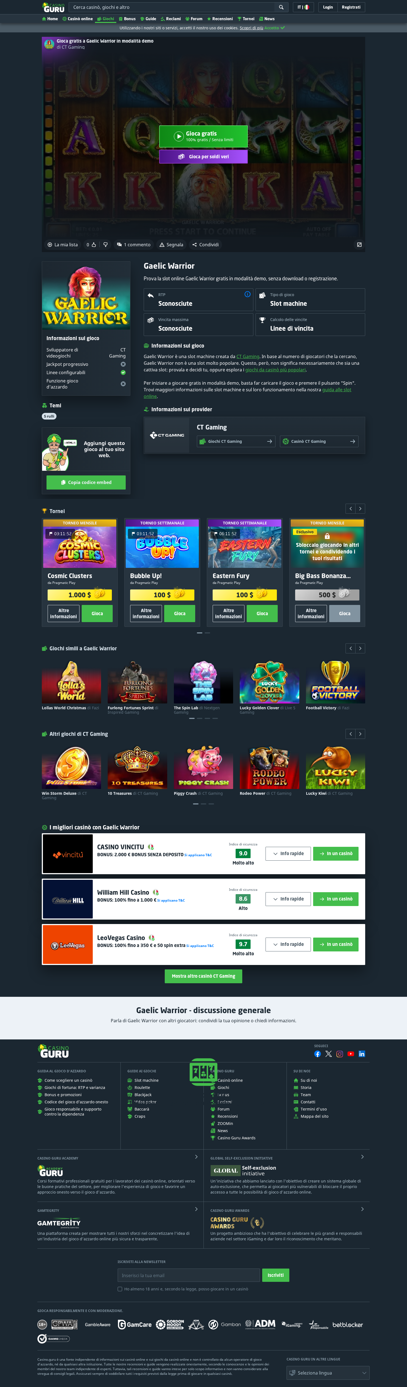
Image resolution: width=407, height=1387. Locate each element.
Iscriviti (276, 1275)
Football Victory (327, 708)
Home (52, 18)
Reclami (173, 18)
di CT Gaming (71, 47)
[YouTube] (350, 1053)
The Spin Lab (197, 710)
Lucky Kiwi (329, 793)
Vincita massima (173, 319)
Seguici (321, 1046)
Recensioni (222, 18)
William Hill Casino (124, 892)
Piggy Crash (198, 793)
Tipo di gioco (282, 294)
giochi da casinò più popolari (275, 370)
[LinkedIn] (362, 1053)
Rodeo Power (266, 793)
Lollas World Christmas (70, 708)
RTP (161, 294)
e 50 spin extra (150, 945)
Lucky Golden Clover (267, 710)
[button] (205, 244)
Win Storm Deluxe (64, 795)
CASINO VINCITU (121, 847)
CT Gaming (247, 356)
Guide (151, 18)
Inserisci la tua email (139, 1271)
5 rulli (49, 416)
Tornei (248, 18)
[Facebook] (317, 1053)
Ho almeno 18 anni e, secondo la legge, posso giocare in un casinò (186, 1289)
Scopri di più (251, 27)
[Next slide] (360, 509)
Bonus (130, 18)
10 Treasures (133, 793)
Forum (196, 18)
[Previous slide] (351, 509)
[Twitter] (328, 1053)
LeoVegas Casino (122, 938)
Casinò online (80, 18)
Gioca (97, 613)
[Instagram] (339, 1053)
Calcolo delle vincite (288, 319)
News (269, 18)
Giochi (108, 18)
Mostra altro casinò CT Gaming (203, 976)
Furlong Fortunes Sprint (133, 710)
